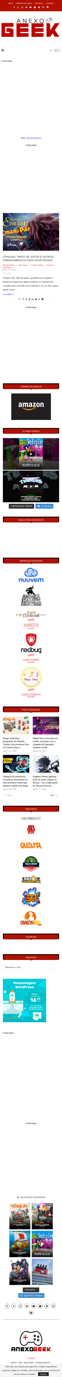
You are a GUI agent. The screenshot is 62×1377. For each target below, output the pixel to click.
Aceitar (43, 1374)
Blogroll (39, 3)
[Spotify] (39, 7)
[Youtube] (30, 7)
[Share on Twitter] (26, 299)
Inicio (10, 3)
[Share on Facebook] (23, 299)
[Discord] (47, 7)
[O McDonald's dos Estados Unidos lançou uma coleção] (42, 1216)
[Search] (50, 50)
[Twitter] (18, 7)
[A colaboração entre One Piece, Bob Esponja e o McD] (19, 1244)
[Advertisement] (31, 94)
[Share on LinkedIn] (32, 299)
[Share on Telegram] (43, 299)
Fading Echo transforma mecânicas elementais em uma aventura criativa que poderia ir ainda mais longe (15, 781)
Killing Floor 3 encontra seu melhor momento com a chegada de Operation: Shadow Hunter (45, 743)
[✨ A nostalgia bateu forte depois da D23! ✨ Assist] (42, 1272)
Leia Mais (7, 294)
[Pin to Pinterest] (29, 299)
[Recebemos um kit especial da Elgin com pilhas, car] (42, 1244)
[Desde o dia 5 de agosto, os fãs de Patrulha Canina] (19, 1216)
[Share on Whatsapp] (39, 299)
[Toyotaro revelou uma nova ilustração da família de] (19, 1272)
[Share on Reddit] (36, 299)
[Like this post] (19, 299)
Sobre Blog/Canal (24, 3)
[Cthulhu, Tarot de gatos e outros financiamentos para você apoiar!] (31, 232)
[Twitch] (43, 7)
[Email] (35, 7)
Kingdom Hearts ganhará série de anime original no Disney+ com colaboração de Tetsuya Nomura (45, 781)
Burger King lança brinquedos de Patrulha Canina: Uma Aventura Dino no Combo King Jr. (16, 743)
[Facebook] (14, 7)
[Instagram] (22, 7)
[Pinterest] (26, 7)
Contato (50, 3)
